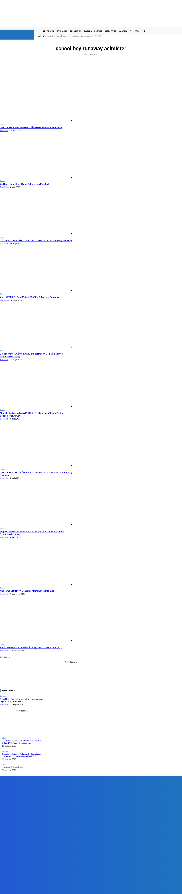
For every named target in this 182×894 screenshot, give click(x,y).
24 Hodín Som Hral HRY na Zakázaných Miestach (25, 184)
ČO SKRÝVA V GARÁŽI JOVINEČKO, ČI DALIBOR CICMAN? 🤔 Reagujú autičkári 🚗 (21, 742)
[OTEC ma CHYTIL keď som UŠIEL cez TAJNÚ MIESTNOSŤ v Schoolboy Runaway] (36, 445)
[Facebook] (29, 890)
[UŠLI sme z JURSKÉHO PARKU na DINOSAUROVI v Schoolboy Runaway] (36, 213)
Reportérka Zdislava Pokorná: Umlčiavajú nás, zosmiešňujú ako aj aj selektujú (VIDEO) (22, 755)
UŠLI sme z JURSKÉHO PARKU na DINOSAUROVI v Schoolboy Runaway (36, 240)
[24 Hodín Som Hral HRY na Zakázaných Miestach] (36, 157)
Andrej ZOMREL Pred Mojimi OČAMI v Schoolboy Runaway (29, 297)
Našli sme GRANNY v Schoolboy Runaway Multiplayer (27, 591)
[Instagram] (45, 890)
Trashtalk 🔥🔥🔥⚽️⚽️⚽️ (13, 767)
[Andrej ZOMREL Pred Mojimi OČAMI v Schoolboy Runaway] (36, 270)
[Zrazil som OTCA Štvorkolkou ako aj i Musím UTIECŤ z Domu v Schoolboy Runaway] (36, 327)
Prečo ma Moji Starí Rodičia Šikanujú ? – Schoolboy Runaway (31, 647)
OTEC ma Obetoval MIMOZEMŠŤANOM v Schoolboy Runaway (31, 127)
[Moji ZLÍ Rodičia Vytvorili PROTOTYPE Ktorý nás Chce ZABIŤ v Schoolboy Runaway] (36, 386)
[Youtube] (60, 890)
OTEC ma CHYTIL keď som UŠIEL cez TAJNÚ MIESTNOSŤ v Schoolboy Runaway (36, 473)
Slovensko (3, 696)
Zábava (2, 124)
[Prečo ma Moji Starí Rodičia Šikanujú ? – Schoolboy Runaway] (36, 620)
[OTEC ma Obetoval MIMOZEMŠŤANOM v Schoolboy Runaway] (36, 100)
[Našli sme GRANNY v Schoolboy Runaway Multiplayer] (36, 564)
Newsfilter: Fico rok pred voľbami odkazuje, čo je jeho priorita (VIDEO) (74, 36)
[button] (144, 31)
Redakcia (4, 130)
